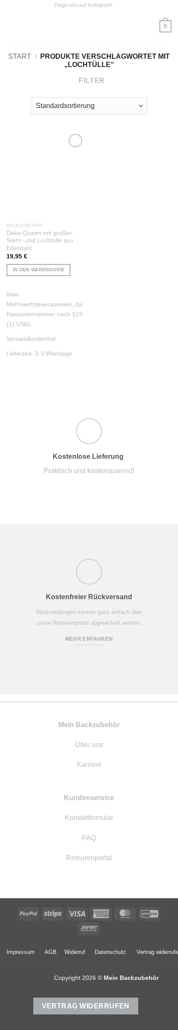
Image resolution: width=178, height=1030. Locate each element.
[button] (11, 26)
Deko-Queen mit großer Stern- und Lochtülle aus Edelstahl (39, 240)
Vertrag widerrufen (86, 1006)
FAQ (89, 838)
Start (19, 56)
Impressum (20, 952)
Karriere (89, 764)
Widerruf (74, 952)
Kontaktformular (89, 817)
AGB (50, 952)
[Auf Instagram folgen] (119, 6)
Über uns (89, 744)
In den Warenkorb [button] (38, 269)
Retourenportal (89, 858)
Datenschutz (110, 952)
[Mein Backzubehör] (89, 26)
